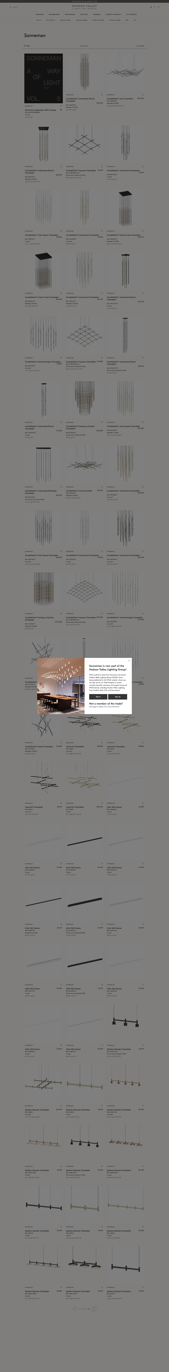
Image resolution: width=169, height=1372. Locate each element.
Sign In (98, 697)
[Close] (129, 660)
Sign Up (117, 697)
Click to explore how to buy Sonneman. (104, 707)
